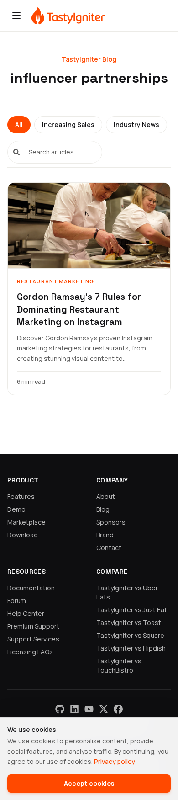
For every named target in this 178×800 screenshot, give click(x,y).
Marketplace (26, 522)
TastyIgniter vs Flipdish (131, 648)
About (105, 496)
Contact (108, 547)
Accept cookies (89, 783)
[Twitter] (103, 709)
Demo (16, 509)
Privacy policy (114, 761)
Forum (16, 600)
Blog (103, 509)
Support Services (33, 639)
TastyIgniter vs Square (130, 635)
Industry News (136, 124)
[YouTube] (89, 709)
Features (21, 496)
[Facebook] (118, 709)
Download (22, 534)
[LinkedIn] (74, 709)
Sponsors (111, 522)
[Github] (59, 709)
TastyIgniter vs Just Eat (131, 609)
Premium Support (33, 626)
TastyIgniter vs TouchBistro (118, 665)
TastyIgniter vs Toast (128, 622)
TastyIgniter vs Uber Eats (127, 592)
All (19, 124)
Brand (105, 534)
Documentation (31, 587)
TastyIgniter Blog (89, 59)
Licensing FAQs (30, 651)
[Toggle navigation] (16, 15)
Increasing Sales (68, 124)
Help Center (25, 613)
